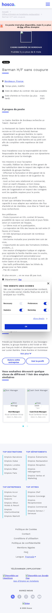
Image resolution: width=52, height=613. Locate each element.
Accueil (5, 12)
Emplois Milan (10, 469)
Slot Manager (14, 412)
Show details (38, 319)
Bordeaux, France (14, 81)
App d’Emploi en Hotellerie (26, 581)
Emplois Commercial (37, 507)
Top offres (32, 487)
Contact (26, 534)
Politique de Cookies (26, 529)
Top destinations (12, 452)
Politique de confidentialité (26, 543)
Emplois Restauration (38, 461)
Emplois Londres (12, 465)
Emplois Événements (37, 457)
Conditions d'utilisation (26, 538)
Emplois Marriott (12, 516)
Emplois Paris (10, 473)
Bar (21, 27)
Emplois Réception (36, 465)
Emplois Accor (11, 492)
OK (26, 327)
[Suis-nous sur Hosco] (12, 597)
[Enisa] (26, 603)
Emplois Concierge (36, 496)
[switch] (46, 303)
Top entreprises (12, 487)
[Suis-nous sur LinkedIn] (32, 597)
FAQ (26, 552)
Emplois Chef (34, 492)
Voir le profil (37, 361)
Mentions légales (26, 547)
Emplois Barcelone (13, 457)
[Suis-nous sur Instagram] (26, 597)
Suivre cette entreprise (13, 361)
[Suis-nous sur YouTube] (39, 597)
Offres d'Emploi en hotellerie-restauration (21, 14)
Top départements (36, 452)
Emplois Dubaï (11, 461)
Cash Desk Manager (38, 412)
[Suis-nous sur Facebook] (19, 597)
